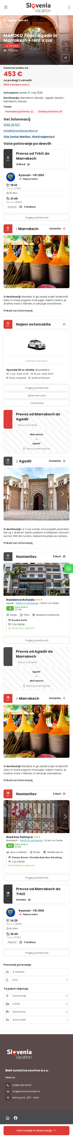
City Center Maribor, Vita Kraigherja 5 (29, 136)
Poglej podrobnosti (37, 217)
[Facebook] (15, 1118)
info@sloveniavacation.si (21, 131)
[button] (10, 261)
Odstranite (37, 403)
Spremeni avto (37, 395)
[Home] (7, 1118)
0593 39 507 (12, 125)
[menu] (69, 7)
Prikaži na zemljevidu (27, 603)
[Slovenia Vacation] (19, 1054)
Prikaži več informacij (18, 310)
